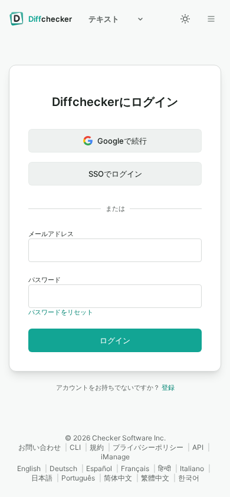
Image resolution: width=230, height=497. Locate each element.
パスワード (44, 280)
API (197, 447)
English (29, 468)
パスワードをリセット (60, 312)
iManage (115, 456)
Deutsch (63, 468)
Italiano (192, 468)
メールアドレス (51, 234)
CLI (75, 447)
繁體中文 (155, 477)
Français (135, 468)
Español (99, 468)
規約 (97, 447)
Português (78, 477)
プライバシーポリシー (148, 447)
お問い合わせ (39, 447)
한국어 (188, 477)
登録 (168, 387)
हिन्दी (164, 468)
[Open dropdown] (211, 18)
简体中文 (118, 477)
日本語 (41, 477)
